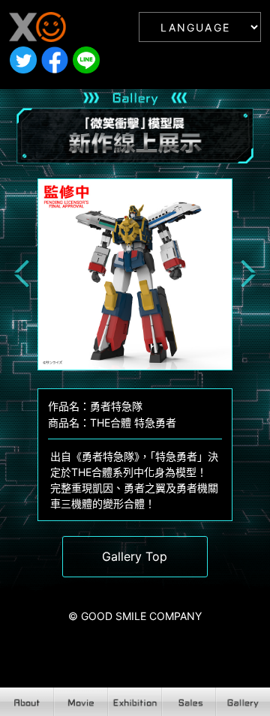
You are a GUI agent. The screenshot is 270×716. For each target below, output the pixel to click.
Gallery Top (134, 556)
